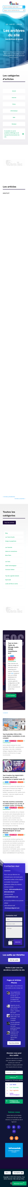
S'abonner (13, 1077)
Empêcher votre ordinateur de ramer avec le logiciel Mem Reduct (14, 1035)
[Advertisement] (14, 164)
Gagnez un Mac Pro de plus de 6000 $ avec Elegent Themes (14, 420)
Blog (21, 336)
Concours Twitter (9, 221)
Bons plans (7, 281)
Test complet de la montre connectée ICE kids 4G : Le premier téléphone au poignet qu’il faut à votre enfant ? (15, 997)
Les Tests (10, 659)
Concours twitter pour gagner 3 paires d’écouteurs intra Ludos (13, 215)
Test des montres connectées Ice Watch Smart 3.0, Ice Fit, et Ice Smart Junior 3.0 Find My (13, 803)
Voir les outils (14, 960)
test (12, 673)
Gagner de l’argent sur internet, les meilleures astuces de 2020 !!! (13, 275)
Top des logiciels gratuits (11, 397)
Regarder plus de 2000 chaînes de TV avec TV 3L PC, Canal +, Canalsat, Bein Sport (15, 1009)
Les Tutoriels (14, 1087)
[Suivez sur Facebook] (19, 1127)
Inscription (18, 1172)
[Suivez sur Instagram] (14, 1127)
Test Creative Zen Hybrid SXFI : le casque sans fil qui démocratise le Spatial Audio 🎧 (14, 777)
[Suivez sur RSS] (11, 1138)
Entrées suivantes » (20, 498)
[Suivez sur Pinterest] (14, 1131)
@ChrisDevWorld (9, 892)
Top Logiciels (14, 1090)
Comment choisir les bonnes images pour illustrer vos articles (12, 332)
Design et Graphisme (10, 338)
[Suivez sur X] (9, 1127)
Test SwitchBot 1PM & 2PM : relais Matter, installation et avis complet (14, 736)
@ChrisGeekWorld (14, 889)
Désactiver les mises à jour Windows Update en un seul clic (13, 362)
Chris (8, 219)
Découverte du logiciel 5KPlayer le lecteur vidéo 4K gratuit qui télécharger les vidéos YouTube (13, 452)
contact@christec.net (11, 897)
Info (7, 1172)
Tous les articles (9, 522)
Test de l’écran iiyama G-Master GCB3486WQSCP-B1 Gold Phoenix (13, 830)
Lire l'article (11, 695)
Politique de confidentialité (15, 1101)
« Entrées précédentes (9, 496)
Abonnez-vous (18, 1183)
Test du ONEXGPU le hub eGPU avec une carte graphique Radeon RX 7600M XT (15, 1026)
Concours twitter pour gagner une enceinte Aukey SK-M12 (14, 303)
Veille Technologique (14, 1094)
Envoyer (17, 942)
